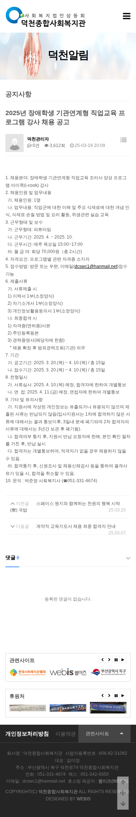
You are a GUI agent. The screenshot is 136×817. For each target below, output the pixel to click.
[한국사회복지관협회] (27, 672)
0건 (36, 145)
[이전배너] (102, 659)
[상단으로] (123, 782)
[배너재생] (123, 659)
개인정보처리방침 (27, 733)
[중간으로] (123, 793)
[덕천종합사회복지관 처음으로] (46, 8)
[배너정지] (116, 659)
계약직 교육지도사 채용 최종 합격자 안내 (76, 526)
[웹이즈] (68, 672)
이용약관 (65, 734)
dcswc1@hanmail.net (96, 266)
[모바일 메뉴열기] (127, 16)
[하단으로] (123, 804)
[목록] (123, 140)
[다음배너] (109, 659)
